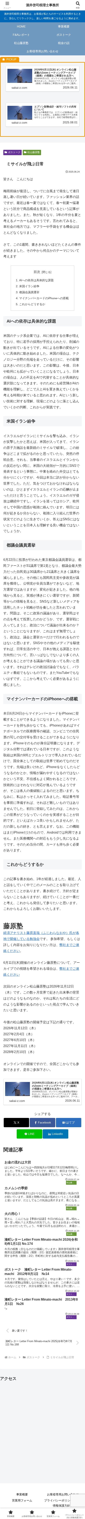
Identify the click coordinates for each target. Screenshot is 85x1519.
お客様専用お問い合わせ (63, 1494)
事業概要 (22, 1494)
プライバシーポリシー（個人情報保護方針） (63, 1503)
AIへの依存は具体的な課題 (36, 280)
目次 (37, 272)
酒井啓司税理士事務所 (42, 5)
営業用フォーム (22, 1500)
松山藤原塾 (33, 152)
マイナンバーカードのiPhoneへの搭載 (44, 298)
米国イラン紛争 (29, 286)
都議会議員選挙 (29, 292)
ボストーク (14, 152)
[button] (76, 894)
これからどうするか (32, 304)
